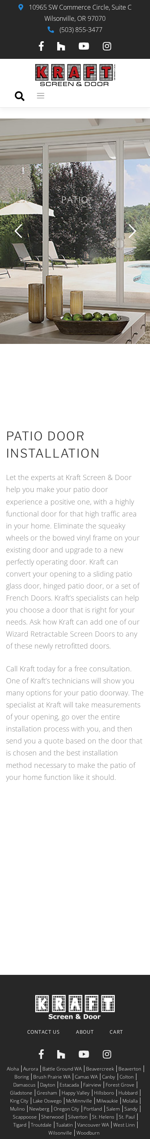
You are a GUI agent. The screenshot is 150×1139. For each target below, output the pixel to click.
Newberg (39, 1108)
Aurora (30, 1068)
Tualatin (64, 1124)
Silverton (78, 1116)
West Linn (124, 1124)
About (85, 1032)
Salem (113, 1108)
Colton (127, 1076)
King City (19, 1100)
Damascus (24, 1084)
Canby (108, 1076)
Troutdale (41, 1124)
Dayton (47, 1084)
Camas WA (86, 1076)
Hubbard (128, 1092)
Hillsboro (104, 1092)
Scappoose (25, 1116)
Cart (116, 1032)
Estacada (69, 1084)
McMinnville (79, 1100)
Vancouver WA (93, 1124)
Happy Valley (76, 1092)
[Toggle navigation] (40, 96)
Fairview (92, 1084)
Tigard (19, 1124)
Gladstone (21, 1092)
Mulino (17, 1108)
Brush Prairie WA (51, 1076)
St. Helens (103, 1116)
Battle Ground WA (62, 1068)
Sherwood (52, 1116)
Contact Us (43, 1032)
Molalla (130, 1100)
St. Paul (127, 1116)
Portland (93, 1108)
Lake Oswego (47, 1100)
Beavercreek (100, 1068)
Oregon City (66, 1108)
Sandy (131, 1108)
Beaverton (129, 1068)
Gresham (47, 1092)
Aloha (13, 1068)
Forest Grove (120, 1084)
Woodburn (88, 1132)
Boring (21, 1076)
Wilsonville (60, 1132)
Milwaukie (107, 1100)
